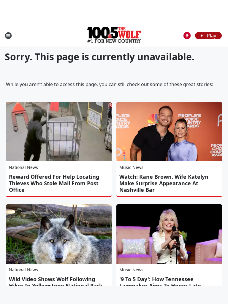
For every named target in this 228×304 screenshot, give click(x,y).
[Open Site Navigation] (8, 35)
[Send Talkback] (187, 35)
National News (23, 167)
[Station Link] (114, 35)
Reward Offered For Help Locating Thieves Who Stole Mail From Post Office (54, 183)
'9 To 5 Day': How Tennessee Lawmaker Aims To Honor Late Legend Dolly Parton (160, 285)
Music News (131, 167)
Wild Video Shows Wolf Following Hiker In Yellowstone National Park (55, 282)
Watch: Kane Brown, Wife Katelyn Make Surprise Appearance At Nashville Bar (163, 183)
